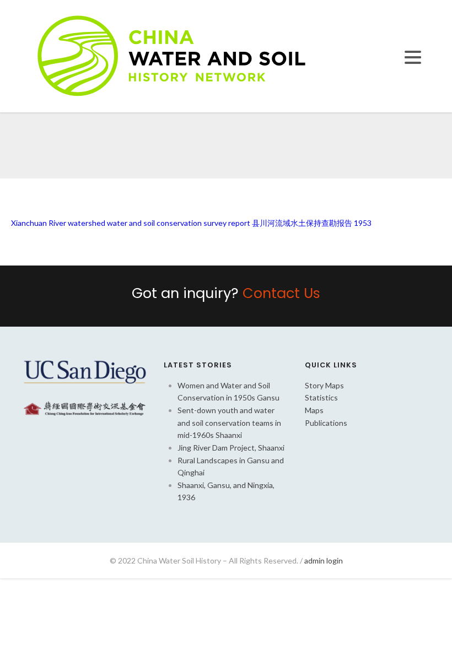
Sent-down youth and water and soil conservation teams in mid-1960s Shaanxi (229, 422)
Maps (314, 410)
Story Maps (324, 385)
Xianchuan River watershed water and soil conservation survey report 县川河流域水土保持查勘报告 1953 (191, 223)
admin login (323, 560)
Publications (326, 422)
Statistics (321, 397)
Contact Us (281, 293)
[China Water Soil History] (171, 55)
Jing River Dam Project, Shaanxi (230, 447)
